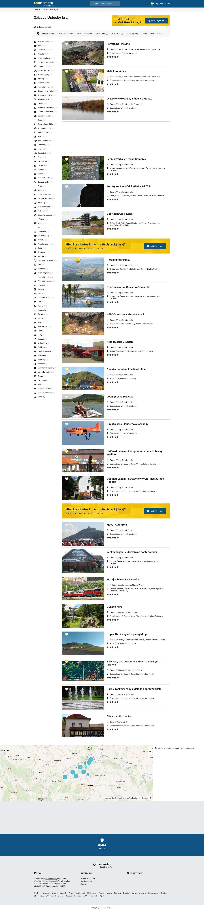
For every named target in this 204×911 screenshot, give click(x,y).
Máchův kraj (114, 225)
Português (59, 896)
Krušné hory (114, 269)
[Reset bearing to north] (150, 755)
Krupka (149, 269)
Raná (112, 379)
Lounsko (132, 379)
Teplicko (156, 269)
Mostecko (132, 53)
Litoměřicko (149, 81)
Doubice (113, 561)
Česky (36, 893)
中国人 (101, 896)
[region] (76, 773)
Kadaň (138, 324)
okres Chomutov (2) (65, 34)
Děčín (112, 196)
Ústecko (153, 464)
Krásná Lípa (114, 296)
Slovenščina (39, 896)
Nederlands (91, 893)
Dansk (134, 893)
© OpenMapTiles (126, 798)
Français (117, 893)
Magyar (101, 893)
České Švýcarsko (131, 168)
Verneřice (140, 616)
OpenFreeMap (116, 798)
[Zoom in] (150, 748)
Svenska (142, 893)
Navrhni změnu (86, 881)
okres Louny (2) (102, 34)
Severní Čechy (129, 81)
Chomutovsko (147, 324)
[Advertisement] (116, 138)
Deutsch (63, 893)
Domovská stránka (88, 878)
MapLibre (108, 798)
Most (126, 53)
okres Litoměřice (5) (84, 34)
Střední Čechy (131, 223)
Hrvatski (163, 893)
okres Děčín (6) (48, 34)
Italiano (109, 893)
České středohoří (116, 53)
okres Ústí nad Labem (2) (153, 34)
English (54, 893)
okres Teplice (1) (133, 34)
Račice (112, 223)
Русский (77, 896)
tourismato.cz (50, 879)
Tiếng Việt (93, 896)
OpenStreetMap (144, 798)
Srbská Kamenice (116, 168)
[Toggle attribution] (150, 798)
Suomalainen (153, 893)
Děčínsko (113, 170)
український (80, 893)
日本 (85, 896)
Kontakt (83, 884)
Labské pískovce (158, 168)
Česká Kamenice (116, 589)
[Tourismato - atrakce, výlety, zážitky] (44, 4)
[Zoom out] (150, 751)
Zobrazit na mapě (44, 27)
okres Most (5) (117, 34)
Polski (70, 893)
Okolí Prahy (120, 223)
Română (69, 896)
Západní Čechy (115, 324)
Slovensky (45, 893)
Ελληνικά (49, 896)
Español (126, 893)
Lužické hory (123, 591)
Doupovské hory (128, 324)
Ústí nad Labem (142, 464)
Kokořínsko (142, 223)
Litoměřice (140, 81)
